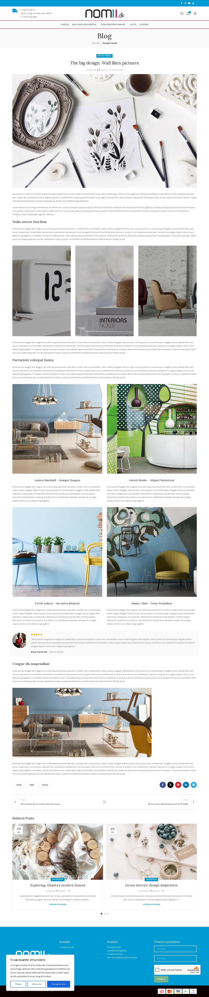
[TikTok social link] (193, 3)
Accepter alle (58, 984)
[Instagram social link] (185, 3)
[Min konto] (195, 13)
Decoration (57, 879)
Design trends (110, 43)
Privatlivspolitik (115, 954)
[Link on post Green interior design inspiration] (151, 852)
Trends (45, 785)
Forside (95, 43)
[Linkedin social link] (186, 785)
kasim (104, 70)
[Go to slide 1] (101, 913)
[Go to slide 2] (104, 913)
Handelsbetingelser (117, 950)
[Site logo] (104, 13)
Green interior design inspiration (151, 885)
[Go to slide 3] (107, 913)
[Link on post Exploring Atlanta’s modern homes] (57, 852)
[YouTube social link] (189, 3)
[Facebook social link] (181, 3)
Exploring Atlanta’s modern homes (57, 885)
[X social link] (170, 785)
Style (32, 785)
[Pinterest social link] (178, 785)
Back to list (104, 802)
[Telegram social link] (194, 785)
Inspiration (151, 879)
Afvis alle (36, 984)
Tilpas (18, 984)
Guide (19, 785)
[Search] (182, 13)
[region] (40, 973)
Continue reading (57, 904)
